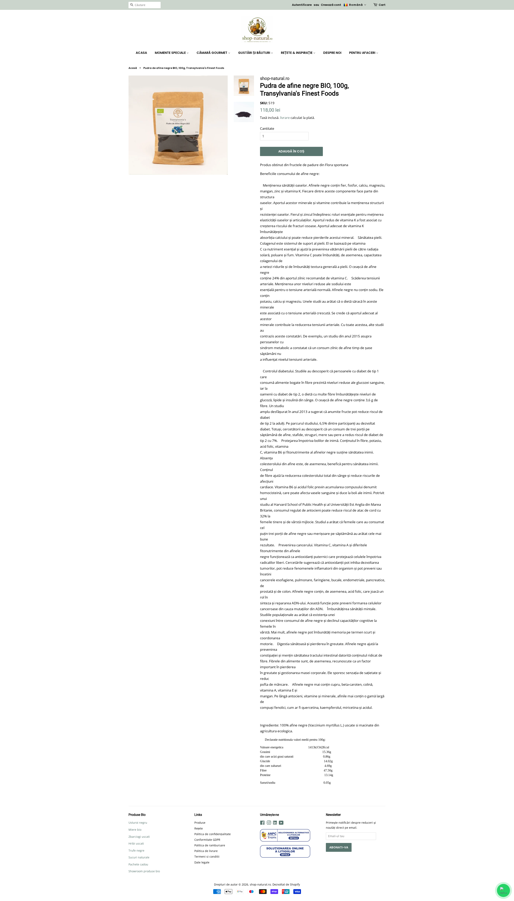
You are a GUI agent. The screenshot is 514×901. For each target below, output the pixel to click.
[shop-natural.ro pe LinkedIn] (275, 823)
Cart (382, 5)
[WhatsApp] (503, 890)
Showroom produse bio (144, 871)
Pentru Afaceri (362, 52)
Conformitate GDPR (207, 840)
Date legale (201, 862)
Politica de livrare (206, 851)
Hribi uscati (136, 843)
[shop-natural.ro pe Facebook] (262, 823)
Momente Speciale (171, 52)
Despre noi (332, 52)
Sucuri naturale (138, 857)
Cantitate (267, 128)
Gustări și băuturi (254, 52)
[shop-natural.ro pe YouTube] (281, 823)
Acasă (132, 68)
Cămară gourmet (212, 52)
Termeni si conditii (206, 856)
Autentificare (302, 5)
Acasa (141, 52)
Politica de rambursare (209, 845)
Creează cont (331, 5)
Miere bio (134, 830)
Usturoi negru (137, 822)
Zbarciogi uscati (139, 837)
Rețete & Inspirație (297, 52)
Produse (199, 822)
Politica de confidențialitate (212, 834)
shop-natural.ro (260, 884)
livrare (285, 117)
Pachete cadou (138, 864)
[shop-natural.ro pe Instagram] (269, 823)
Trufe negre (136, 850)
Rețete (198, 828)
